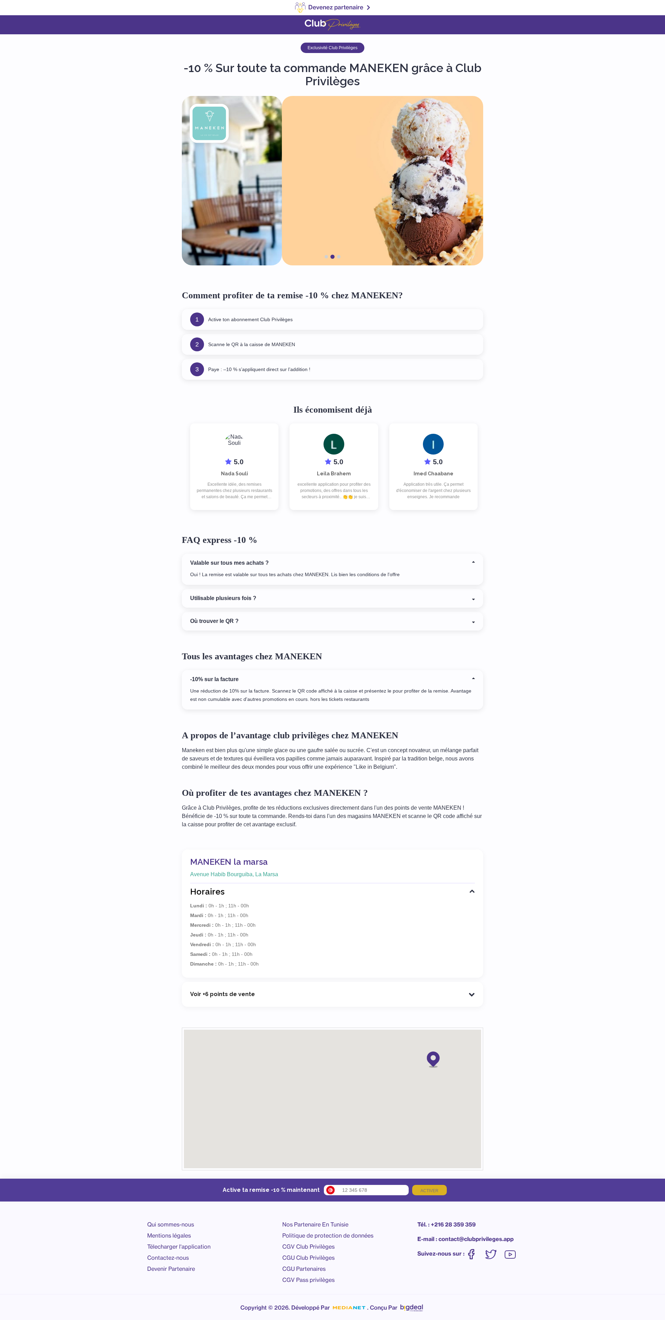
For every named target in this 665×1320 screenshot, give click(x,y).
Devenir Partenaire (171, 1268)
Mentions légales (169, 1235)
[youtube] (510, 1253)
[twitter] (494, 1253)
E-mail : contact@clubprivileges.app (465, 1238)
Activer (429, 1190)
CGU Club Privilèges (308, 1257)
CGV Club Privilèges (308, 1246)
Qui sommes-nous (170, 1224)
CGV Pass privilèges (308, 1279)
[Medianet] (349, 1308)
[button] (433, 1059)
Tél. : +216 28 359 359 (446, 1224)
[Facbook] (475, 1253)
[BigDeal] (411, 1306)
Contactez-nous (168, 1257)
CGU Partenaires (304, 1268)
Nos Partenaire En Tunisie (315, 1224)
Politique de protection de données (327, 1235)
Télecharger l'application (179, 1246)
